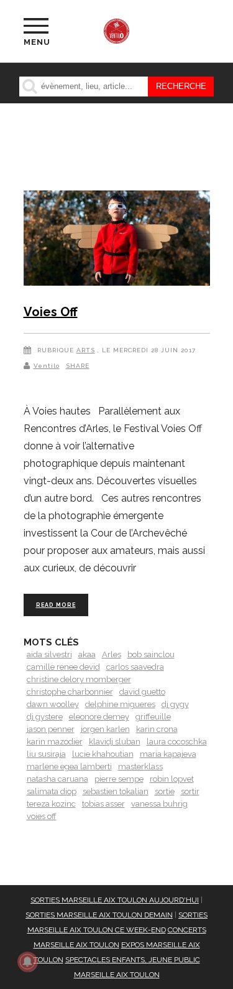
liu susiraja (46, 754)
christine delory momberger (79, 679)
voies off (42, 816)
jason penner (51, 729)
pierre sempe (119, 779)
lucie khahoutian (103, 754)
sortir (190, 791)
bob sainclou (151, 654)
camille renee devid (63, 667)
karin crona (157, 729)
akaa (87, 654)
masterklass (140, 766)
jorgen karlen (105, 729)
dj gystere (45, 716)
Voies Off (51, 311)
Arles (111, 654)
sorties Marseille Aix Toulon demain (99, 915)
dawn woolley (53, 704)
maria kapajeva (168, 754)
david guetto (142, 691)
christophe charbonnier (70, 691)
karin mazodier (55, 741)
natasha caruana (57, 779)
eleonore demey (99, 716)
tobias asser (103, 804)
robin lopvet (172, 779)
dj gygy (175, 704)
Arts (85, 350)
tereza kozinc (51, 804)
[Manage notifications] (27, 962)
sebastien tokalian (115, 791)
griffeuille (153, 716)
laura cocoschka (177, 741)
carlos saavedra (135, 667)
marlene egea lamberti (69, 766)
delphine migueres (120, 704)
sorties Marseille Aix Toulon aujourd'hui (114, 900)
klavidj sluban (114, 741)
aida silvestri (49, 654)
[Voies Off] (117, 240)
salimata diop (51, 791)
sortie (165, 791)
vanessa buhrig (159, 804)
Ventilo (47, 365)
